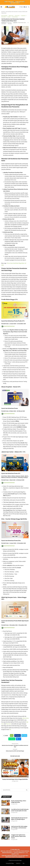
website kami (25, 718)
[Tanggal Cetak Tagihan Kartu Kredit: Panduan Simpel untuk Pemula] (5, 837)
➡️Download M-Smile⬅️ (20, 1)
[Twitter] (21, 7)
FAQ (23, 863)
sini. (10, 729)
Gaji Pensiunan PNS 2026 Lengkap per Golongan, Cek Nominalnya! (19, 827)
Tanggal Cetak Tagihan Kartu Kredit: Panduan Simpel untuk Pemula (18, 836)
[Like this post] (12, 735)
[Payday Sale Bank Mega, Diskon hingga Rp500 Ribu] (15, 768)
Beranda (3, 11)
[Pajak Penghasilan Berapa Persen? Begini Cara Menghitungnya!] (5, 820)
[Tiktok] (26, 7)
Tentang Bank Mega (10, 863)
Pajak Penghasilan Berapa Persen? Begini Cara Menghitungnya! (19, 818)
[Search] (28, 7)
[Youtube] (24, 7)
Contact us (18, 863)
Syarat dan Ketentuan (9, 326)
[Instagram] (23, 7)
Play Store (8, 724)
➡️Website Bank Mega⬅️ (9, 1)
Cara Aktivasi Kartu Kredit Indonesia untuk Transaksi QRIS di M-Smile (19, 810)
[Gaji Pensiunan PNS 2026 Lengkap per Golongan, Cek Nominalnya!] (5, 828)
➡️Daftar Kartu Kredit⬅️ (15, 2)
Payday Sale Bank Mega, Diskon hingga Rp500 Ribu (15, 779)
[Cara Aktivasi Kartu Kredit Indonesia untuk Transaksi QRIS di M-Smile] (5, 811)
